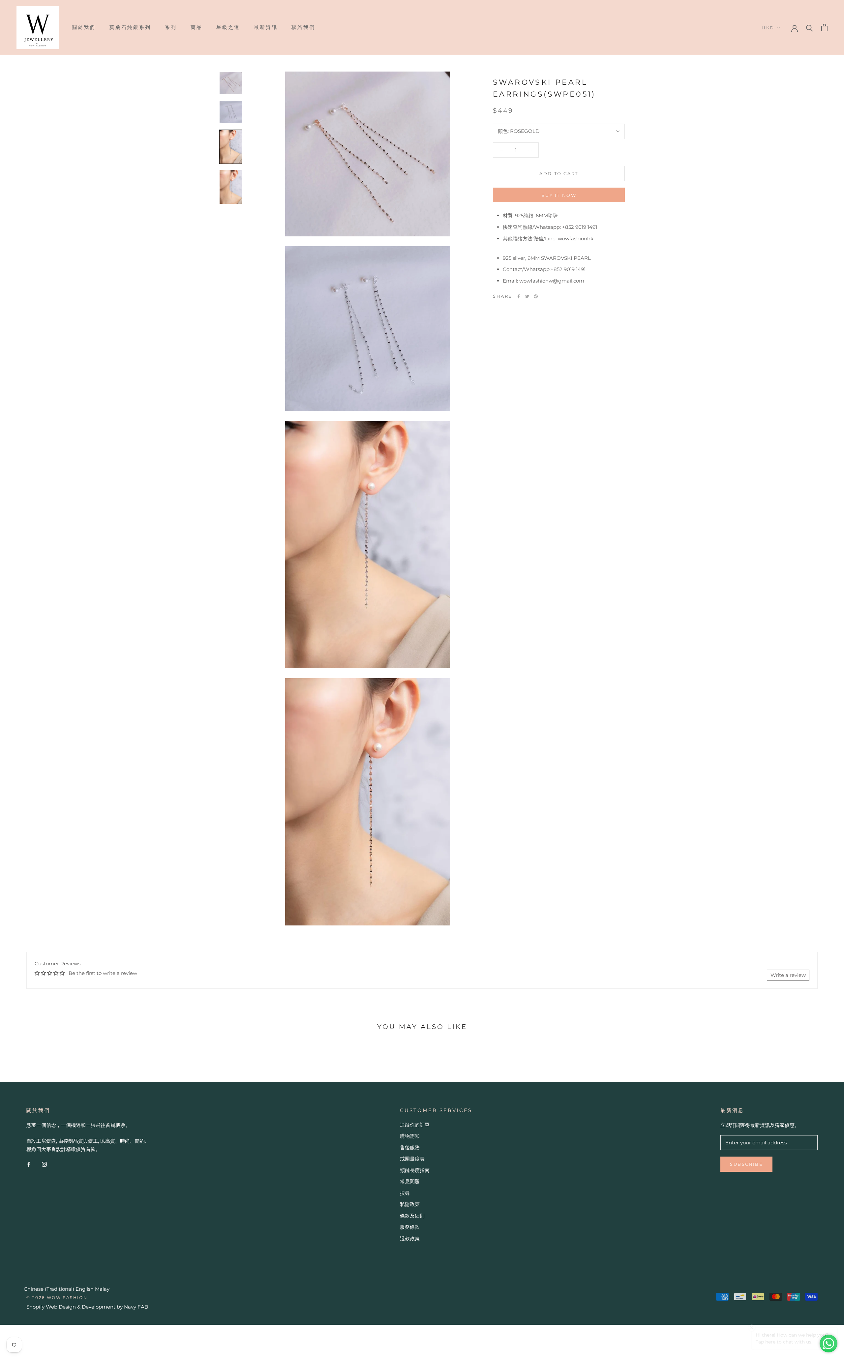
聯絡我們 (303, 27)
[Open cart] (824, 27)
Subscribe (746, 1164)
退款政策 (410, 1238)
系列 (171, 27)
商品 (196, 27)
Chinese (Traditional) (49, 1289)
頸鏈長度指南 (415, 1170)
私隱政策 (410, 1204)
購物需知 (410, 1136)
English (84, 1289)
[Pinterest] (536, 296)
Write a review (788, 975)
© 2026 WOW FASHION (56, 1297)
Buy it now (559, 195)
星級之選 (228, 27)
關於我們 (84, 27)
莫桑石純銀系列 (130, 27)
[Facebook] (519, 296)
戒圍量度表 (412, 1159)
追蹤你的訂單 (415, 1125)
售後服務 (410, 1147)
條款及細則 (412, 1216)
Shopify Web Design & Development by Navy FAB (87, 1307)
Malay (102, 1289)
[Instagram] (44, 1164)
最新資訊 (266, 27)
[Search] (809, 27)
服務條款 (410, 1227)
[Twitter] (527, 296)
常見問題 (410, 1181)
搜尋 (405, 1193)
